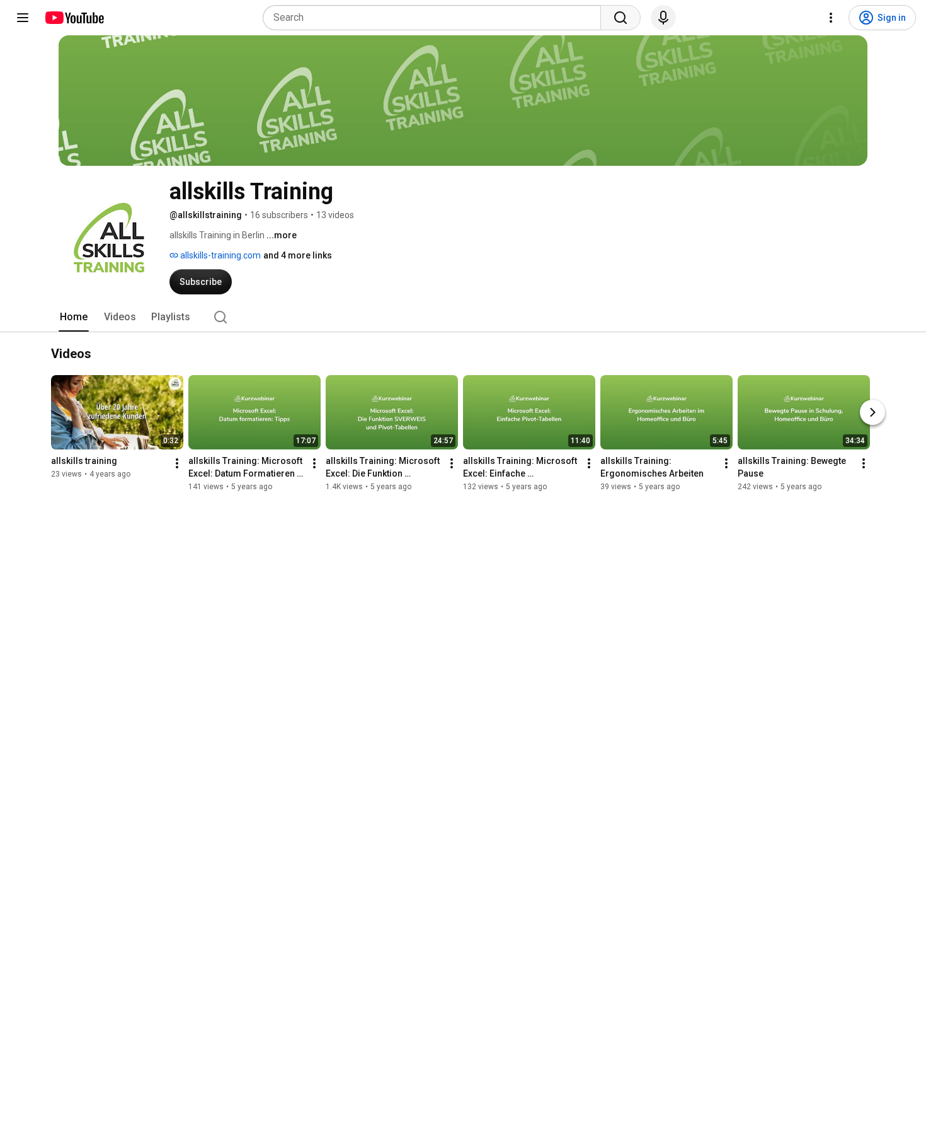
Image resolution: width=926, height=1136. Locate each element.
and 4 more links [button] (297, 255)
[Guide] (22, 17)
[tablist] (463, 317)
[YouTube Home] (74, 17)
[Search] (620, 17)
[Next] (872, 412)
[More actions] (177, 463)
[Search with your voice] (663, 17)
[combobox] (435, 17)
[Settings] (830, 17)
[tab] (74, 317)
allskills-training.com (219, 255)
